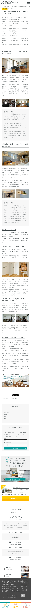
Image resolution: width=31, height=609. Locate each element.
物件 (5, 416)
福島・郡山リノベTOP (8, 6)
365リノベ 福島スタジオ (15, 532)
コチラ (25, 368)
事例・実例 (17, 6)
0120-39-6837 (17, 542)
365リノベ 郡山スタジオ (15, 547)
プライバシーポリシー (13, 595)
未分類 (5, 414)
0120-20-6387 (17, 557)
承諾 (23, 595)
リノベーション (7, 410)
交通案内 (15, 537)
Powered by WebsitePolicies (9, 597)
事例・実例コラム (25, 6)
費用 (5, 418)
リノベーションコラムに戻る (10, 398)
